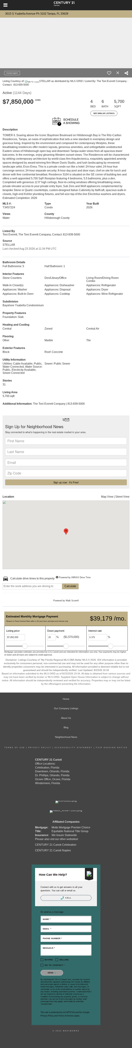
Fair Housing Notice (112, 747)
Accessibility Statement (73, 747)
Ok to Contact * (55, 965)
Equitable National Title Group (70, 831)
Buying (49, 960)
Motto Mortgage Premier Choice (71, 827)
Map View (107, 496)
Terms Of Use (14, 747)
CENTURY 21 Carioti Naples (53, 850)
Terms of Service (66, 1016)
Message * (49, 948)
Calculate (70, 586)
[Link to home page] (66, 5)
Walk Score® (72, 600)
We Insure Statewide (64, 835)
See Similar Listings (103, 113)
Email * (47, 929)
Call (68, 898)
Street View (122, 496)
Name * (47, 919)
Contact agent (12, 73)
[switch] (109, 73)
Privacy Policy (39, 747)
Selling (64, 960)
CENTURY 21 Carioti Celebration (55, 844)
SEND (51, 973)
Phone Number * (52, 938)
